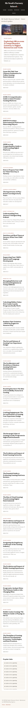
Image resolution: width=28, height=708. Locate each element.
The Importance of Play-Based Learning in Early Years (12, 193)
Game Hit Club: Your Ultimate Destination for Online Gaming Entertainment (12, 74)
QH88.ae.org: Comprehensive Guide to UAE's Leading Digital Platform (12, 147)
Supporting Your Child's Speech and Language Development (12, 259)
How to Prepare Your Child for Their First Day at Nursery (13, 172)
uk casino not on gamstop (10, 663)
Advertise (8, 704)
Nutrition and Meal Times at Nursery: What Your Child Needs (13, 237)
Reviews (16, 10)
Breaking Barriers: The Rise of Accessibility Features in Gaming (13, 390)
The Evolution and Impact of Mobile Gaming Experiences (13, 567)
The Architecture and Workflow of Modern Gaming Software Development (11, 366)
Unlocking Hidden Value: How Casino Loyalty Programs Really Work (12, 304)
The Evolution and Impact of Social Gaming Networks (13, 454)
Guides (23, 10)
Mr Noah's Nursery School (14, 5)
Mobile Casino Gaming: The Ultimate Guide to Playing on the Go (13, 614)
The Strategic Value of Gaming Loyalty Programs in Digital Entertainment (14, 435)
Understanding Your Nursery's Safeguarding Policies (12, 215)
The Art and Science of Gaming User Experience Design (12, 343)
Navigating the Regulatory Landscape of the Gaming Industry (13, 544)
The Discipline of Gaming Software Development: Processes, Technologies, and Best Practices (12, 638)
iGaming (10, 10)
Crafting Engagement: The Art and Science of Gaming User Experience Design (13, 414)
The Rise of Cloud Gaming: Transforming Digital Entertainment (13, 499)
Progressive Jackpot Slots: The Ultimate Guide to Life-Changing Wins (13, 590)
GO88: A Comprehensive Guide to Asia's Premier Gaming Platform (12, 99)
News (14, 13)
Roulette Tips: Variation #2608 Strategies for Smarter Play (12, 323)
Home (4, 10)
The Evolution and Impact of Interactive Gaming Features (14, 522)
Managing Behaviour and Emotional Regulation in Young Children (12, 283)
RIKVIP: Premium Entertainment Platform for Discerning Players (13, 122)
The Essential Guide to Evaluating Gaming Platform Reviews (14, 475)
